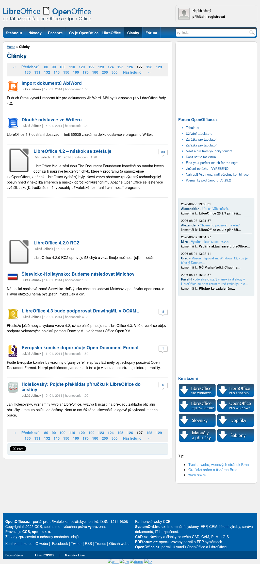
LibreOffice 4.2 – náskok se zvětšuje (72, 151)
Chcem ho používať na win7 (220, 225)
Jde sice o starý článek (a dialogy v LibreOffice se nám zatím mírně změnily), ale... (214, 281)
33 (163, 152)
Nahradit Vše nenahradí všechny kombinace (217, 174)
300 (114, 72)
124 (111, 66)
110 (72, 66)
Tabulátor (192, 127)
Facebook (60, 543)
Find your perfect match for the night (212, 162)
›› (149, 72)
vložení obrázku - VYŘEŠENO (207, 168)
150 (66, 72)
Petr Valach (42, 157)
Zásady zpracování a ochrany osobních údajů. (42, 536)
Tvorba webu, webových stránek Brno (218, 464)
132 (47, 72)
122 (91, 66)
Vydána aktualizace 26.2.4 (210, 241)
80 (46, 66)
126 (130, 66)
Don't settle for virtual (201, 157)
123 (101, 66)
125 (120, 66)
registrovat (216, 16)
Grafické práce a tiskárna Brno (212, 469)
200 (105, 72)
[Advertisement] (87, 218)
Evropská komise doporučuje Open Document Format (80, 347)
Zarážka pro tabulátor (201, 139)
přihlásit (198, 16)
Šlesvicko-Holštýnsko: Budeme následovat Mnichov (78, 274)
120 (82, 66)
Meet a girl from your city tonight (209, 151)
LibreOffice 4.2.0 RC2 (56, 242)
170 (86, 72)
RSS (88, 543)
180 (95, 72)
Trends (100, 543)
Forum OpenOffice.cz (198, 119)
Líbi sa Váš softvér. (215, 208)
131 (37, 72)
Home (11, 46)
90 (54, 66)
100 (62, 66)
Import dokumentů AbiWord (52, 83)
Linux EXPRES (44, 555)
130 (28, 72)
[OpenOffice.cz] (48, 15)
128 (149, 66)
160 (76, 72)
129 (159, 66)
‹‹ (14, 66)
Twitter (76, 543)
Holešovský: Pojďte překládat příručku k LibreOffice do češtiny (81, 386)
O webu (42, 543)
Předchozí (30, 66)
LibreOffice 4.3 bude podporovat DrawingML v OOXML (80, 310)
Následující (132, 72)
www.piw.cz (197, 474)
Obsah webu (119, 543)
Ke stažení (188, 378)
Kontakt (11, 543)
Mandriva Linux (75, 555)
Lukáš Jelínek (31, 89)
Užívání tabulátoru (199, 133)
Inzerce (26, 543)
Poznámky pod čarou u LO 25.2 (208, 180)
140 (57, 72)
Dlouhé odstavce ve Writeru (52, 119)
